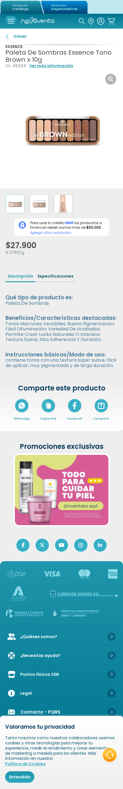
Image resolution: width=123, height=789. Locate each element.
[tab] (20, 276)
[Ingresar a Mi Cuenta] (101, 21)
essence (14, 46)
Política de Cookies (25, 764)
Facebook (74, 419)
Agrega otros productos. (51, 232)
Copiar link (48, 419)
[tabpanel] (61, 327)
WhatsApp (22, 419)
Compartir (101, 413)
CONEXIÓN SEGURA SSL (78, 593)
